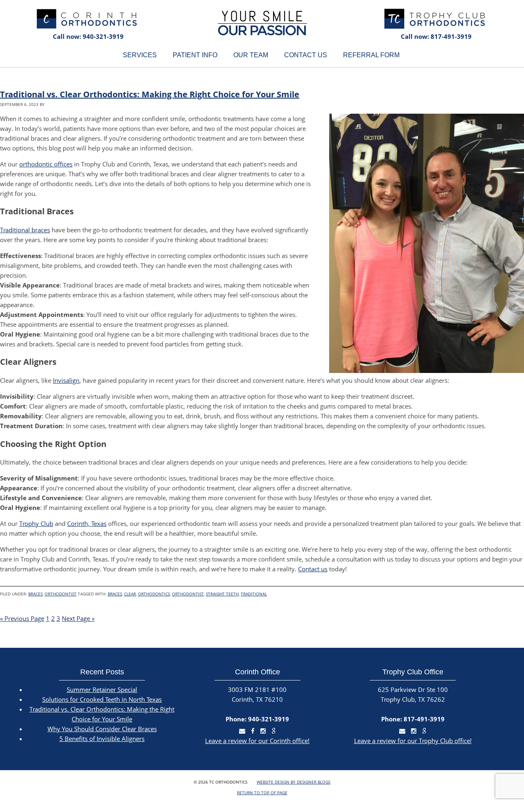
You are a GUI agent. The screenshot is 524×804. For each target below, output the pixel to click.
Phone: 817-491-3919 (413, 719)
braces (115, 594)
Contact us (313, 569)
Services (140, 55)
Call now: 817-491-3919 (436, 36)
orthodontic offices (45, 164)
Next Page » (78, 618)
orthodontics (154, 594)
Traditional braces (25, 230)
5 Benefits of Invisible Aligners (102, 738)
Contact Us (305, 55)
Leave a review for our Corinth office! (257, 741)
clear (130, 594)
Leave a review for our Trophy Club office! (413, 741)
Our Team (250, 55)
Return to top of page (262, 792)
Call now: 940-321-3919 (88, 36)
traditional (254, 594)
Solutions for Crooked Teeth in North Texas (102, 699)
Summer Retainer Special (102, 689)
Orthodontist (61, 594)
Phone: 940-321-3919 (257, 719)
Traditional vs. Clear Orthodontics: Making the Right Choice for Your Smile (149, 94)
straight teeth (222, 594)
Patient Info (195, 55)
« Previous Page (22, 618)
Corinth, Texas (86, 523)
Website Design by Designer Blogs (293, 782)
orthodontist (188, 594)
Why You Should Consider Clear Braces (102, 729)
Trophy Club (36, 523)
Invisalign (66, 380)
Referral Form (371, 55)
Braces (35, 594)
